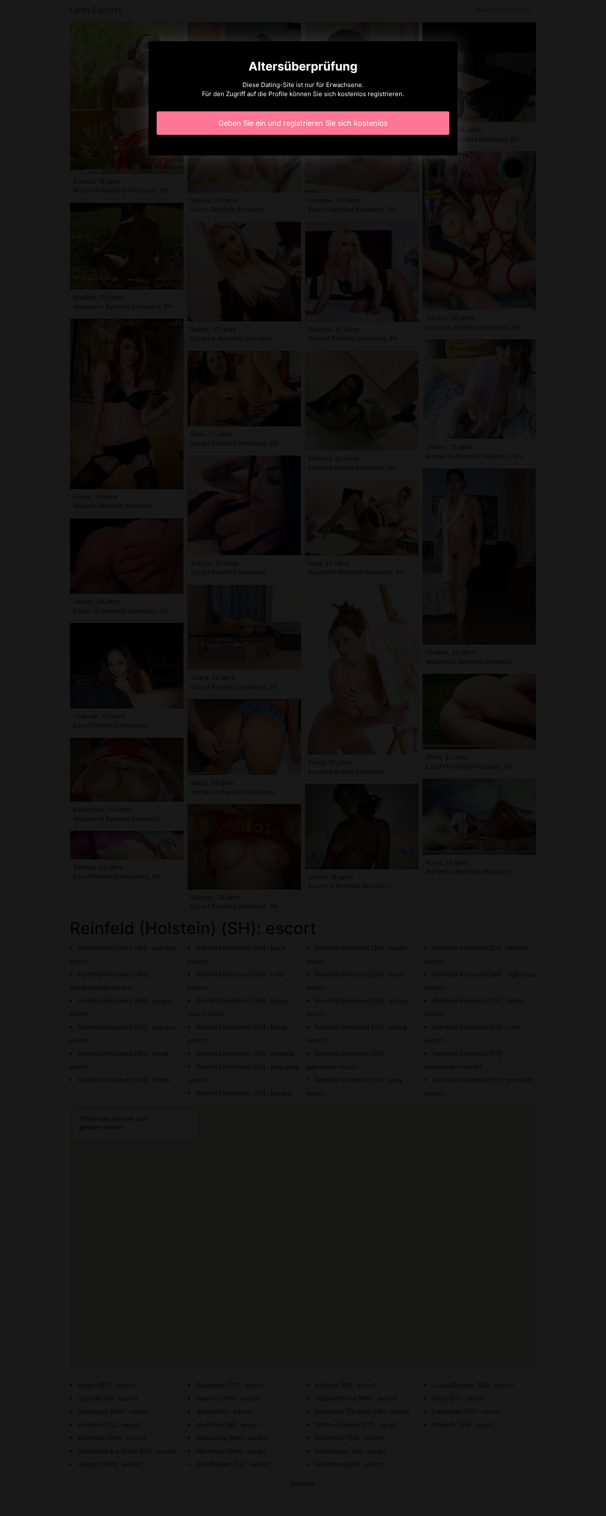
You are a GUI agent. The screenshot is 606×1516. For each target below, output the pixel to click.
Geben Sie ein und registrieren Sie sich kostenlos (303, 123)
